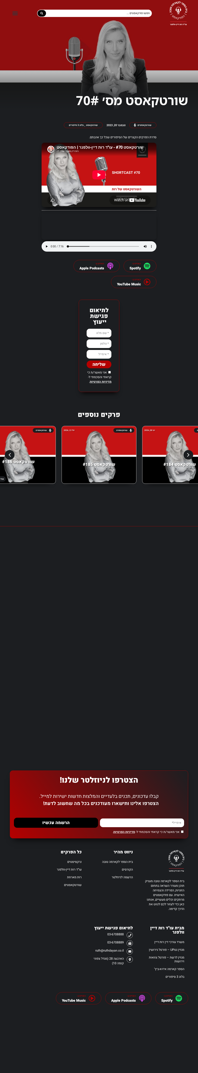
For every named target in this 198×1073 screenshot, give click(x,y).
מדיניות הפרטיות (100, 381)
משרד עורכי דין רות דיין (169, 942)
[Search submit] (42, 13)
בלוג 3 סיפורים (175, 976)
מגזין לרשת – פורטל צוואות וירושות (166, 959)
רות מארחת (74, 877)
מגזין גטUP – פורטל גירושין (166, 949)
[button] (15, 13)
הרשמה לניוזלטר (122, 877)
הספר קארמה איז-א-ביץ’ (169, 969)
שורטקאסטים (73, 885)
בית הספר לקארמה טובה (117, 862)
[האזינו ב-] (147, 266)
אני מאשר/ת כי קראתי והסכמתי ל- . (99, 377)
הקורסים (127, 869)
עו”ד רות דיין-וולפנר (69, 869)
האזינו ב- (168, 996)
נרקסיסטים (74, 862)
